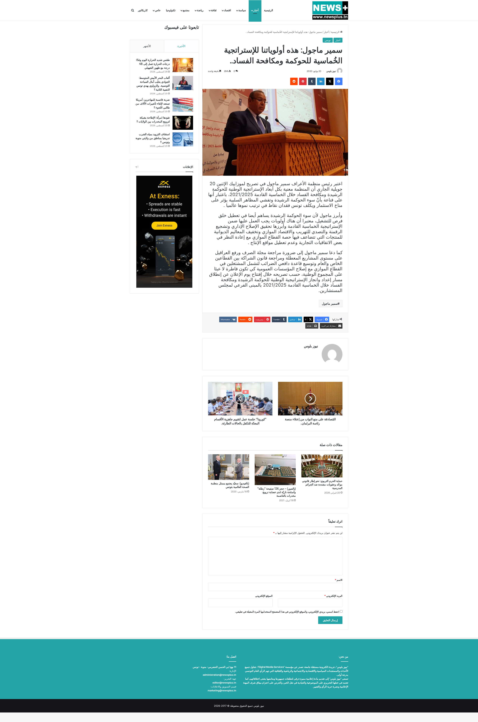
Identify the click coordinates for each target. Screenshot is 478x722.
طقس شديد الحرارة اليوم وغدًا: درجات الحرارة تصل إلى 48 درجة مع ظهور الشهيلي (153, 63)
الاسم (338, 579)
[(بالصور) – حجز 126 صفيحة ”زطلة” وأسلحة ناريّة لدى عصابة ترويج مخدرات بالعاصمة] (275, 469)
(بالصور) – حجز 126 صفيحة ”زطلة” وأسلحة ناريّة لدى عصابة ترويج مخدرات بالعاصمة (276, 492)
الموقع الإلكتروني (264, 595)
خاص (158, 10)
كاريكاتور (143, 10)
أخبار (256, 10)
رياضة (200, 10)
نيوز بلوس (331, 71)
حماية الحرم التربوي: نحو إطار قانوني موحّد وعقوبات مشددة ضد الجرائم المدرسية (322, 484)
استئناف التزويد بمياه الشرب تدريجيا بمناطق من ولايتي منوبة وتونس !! (153, 138)
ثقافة (214, 10)
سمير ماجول (330, 303)
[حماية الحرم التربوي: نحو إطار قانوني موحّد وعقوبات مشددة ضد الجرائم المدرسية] (321, 465)
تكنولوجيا (171, 10)
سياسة (242, 10)
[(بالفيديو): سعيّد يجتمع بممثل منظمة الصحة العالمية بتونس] (228, 467)
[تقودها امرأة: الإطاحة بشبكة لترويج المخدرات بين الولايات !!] (183, 123)
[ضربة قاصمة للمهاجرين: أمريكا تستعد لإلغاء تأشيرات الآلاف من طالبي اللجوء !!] (183, 105)
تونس (328, 40)
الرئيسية (268, 10)
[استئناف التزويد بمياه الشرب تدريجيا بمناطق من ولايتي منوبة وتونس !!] (183, 139)
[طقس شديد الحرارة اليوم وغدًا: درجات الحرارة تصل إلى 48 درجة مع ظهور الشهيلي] (183, 65)
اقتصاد (227, 10)
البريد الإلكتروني (333, 595)
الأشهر (147, 46)
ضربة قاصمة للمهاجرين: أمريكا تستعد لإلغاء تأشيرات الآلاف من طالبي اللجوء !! (153, 103)
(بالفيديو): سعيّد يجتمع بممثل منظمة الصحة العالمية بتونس (230, 485)
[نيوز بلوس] (330, 10)
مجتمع (186, 10)
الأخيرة (181, 46)
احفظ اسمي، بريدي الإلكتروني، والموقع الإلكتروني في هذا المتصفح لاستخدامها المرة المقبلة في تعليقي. (287, 611)
